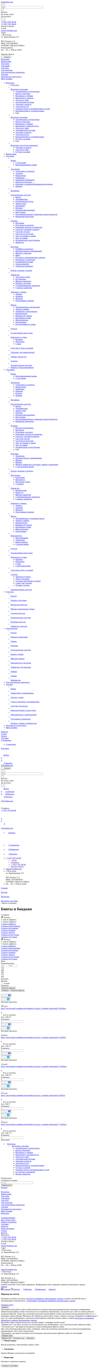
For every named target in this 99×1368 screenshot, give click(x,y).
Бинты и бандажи (22, 1150)
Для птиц (5, 1200)
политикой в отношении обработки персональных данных (51, 1301)
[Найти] (3, 19)
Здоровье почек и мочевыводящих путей (32, 1170)
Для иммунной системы (25, 1159)
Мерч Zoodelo (6, 1211)
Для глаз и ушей (22, 1157)
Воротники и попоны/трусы (27, 1155)
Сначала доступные (9, 937)
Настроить (30, 1338)
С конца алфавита (8, 924)
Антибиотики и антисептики (27, 1148)
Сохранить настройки (10, 1366)
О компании (11, 744)
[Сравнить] (5, 999)
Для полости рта (22, 1163)
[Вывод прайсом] (5, 993)
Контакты (5, 1213)
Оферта (4, 1287)
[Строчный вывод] (3, 993)
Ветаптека (11, 1144)
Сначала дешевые (8, 930)
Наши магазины (7, 1228)
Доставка (5, 1224)
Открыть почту (7, 1305)
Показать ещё (7, 1335)
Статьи (4, 1231)
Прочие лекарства (22, 1174)
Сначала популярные (9, 928)
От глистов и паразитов (25, 1172)
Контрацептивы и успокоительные (29, 1165)
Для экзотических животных (13, 1205)
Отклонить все (18, 1338)
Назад (14, 860)
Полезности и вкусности (11, 1209)
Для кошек (5, 1198)
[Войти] (2, 816)
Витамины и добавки (24, 1153)
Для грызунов (6, 1203)
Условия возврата (8, 1218)
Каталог (4, 1188)
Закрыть (5, 1307)
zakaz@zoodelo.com (9, 30)
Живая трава (6, 1194)
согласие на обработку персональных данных (44, 1299)
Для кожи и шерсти (23, 1161)
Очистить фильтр (17, 990)
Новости (4, 1226)
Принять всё (6, 1338)
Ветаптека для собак (20, 1146)
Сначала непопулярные (10, 926)
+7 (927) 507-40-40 (8, 22)
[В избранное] (6, 995)
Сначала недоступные (10, 935)
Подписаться (6, 1185)
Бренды (4, 1233)
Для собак (5, 1196)
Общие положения (8, 1222)
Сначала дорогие (8, 933)
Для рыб (4, 1207)
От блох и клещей (22, 1168)
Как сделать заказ (8, 1220)
